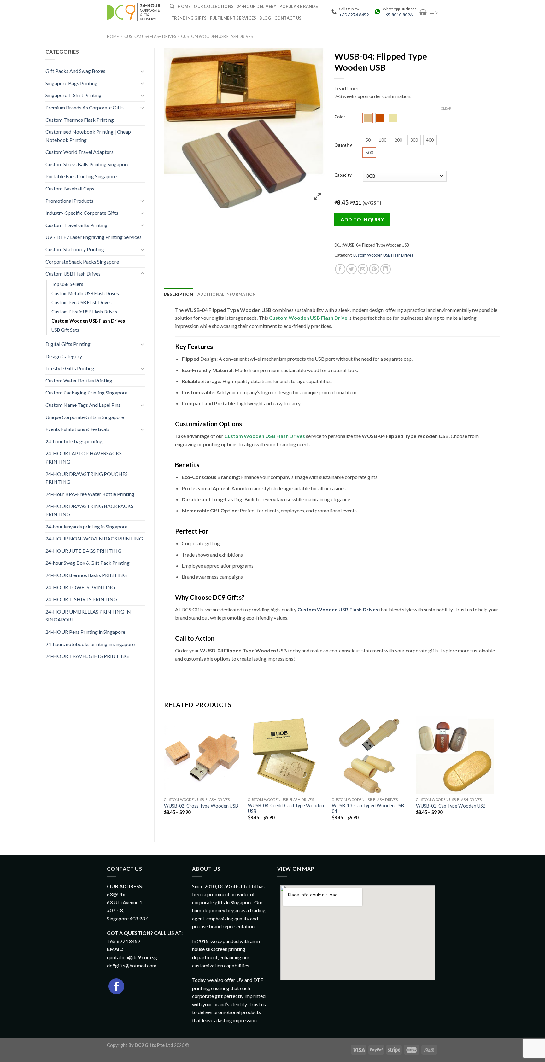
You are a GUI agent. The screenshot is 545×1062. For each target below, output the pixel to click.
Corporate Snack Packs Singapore (82, 262)
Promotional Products (69, 201)
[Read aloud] (182, 675)
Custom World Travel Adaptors (79, 152)
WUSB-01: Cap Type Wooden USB (451, 805)
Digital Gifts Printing (68, 344)
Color (339, 117)
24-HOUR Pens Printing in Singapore (85, 632)
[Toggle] (142, 71)
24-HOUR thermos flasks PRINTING (86, 575)
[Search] (172, 6)
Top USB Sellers (67, 284)
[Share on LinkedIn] (385, 269)
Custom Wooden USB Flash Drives (217, 36)
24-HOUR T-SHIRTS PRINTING (81, 599)
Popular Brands (298, 6)
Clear (446, 108)
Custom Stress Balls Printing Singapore (87, 164)
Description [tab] (178, 294)
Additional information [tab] (226, 294)
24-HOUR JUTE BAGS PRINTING (83, 551)
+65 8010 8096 (398, 14)
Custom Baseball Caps (69, 188)
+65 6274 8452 (354, 14)
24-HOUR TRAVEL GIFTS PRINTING (87, 656)
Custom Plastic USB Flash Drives (84, 311)
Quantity (343, 145)
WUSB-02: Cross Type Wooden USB (201, 805)
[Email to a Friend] (363, 269)
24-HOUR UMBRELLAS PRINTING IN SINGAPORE (88, 616)
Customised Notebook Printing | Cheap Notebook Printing (88, 136)
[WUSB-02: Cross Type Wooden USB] (203, 755)
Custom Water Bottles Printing (78, 380)
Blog (265, 17)
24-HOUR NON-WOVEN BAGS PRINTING (94, 538)
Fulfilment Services (233, 17)
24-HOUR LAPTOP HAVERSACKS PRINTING (83, 457)
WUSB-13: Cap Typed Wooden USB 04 (368, 808)
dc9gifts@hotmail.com (131, 965)
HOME (184, 6)
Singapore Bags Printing (71, 83)
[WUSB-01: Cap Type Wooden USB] (455, 755)
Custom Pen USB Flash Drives (81, 302)
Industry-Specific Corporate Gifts (81, 213)
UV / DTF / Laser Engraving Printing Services (93, 237)
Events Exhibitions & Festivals (77, 429)
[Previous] (164, 774)
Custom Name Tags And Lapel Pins (82, 405)
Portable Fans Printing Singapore (81, 176)
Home (113, 36)
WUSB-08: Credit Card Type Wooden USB (286, 808)
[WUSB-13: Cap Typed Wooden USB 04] (371, 755)
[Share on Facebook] (340, 269)
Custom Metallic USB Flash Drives (85, 293)
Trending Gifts (189, 17)
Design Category (63, 356)
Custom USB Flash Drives (150, 36)
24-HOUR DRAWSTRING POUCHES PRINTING (86, 478)
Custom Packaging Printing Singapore (86, 392)
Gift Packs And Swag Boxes (75, 71)
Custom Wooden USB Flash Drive (308, 318)
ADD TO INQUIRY (362, 219)
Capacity (343, 175)
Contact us (288, 17)
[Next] (493, 774)
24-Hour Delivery (256, 6)
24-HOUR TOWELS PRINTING (80, 587)
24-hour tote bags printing (74, 441)
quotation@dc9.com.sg (132, 957)
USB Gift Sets (65, 330)
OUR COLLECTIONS (214, 6)
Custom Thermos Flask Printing (79, 120)
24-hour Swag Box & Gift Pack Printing (87, 563)
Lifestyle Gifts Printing (69, 368)
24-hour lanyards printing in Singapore (86, 526)
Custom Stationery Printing (74, 249)
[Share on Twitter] (351, 269)
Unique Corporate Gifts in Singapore (84, 417)
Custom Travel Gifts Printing (76, 225)
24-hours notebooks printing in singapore (90, 644)
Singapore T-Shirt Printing (73, 95)
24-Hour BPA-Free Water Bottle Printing (89, 494)
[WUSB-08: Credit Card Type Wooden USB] (287, 755)
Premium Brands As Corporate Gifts (84, 107)
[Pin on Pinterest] (374, 269)
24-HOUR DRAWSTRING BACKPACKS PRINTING (89, 510)
